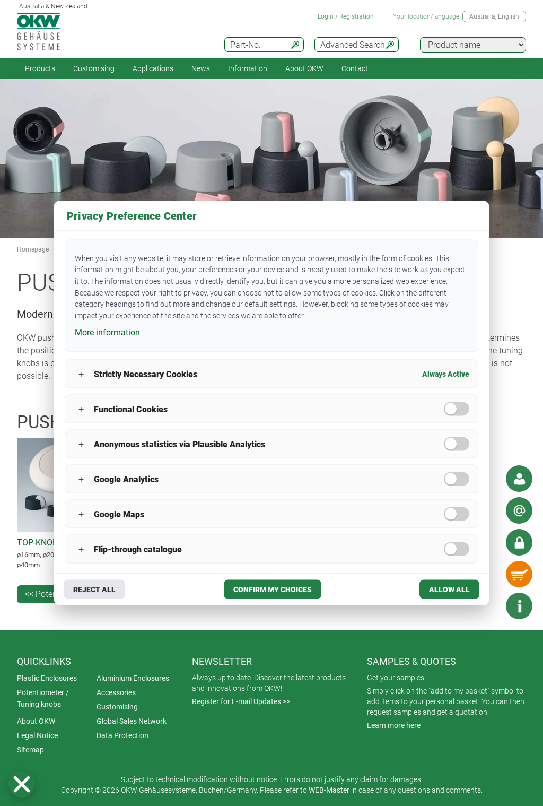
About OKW (36, 721)
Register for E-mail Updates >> (241, 701)
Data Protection (122, 735)
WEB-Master (329, 790)
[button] (21, 784)
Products (40, 68)
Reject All (94, 589)
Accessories (116, 692)
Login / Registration (346, 16)
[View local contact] (519, 478)
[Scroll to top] (487, 606)
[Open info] (519, 606)
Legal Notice (37, 735)
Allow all (449, 589)
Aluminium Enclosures (133, 678)
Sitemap (30, 750)
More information (107, 332)
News (200, 68)
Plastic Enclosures (47, 678)
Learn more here (394, 725)
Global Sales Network (132, 721)
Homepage (33, 249)
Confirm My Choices (272, 589)
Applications (153, 68)
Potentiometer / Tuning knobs (43, 698)
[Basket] (519, 574)
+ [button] (81, 373)
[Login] (519, 542)
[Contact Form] (519, 510)
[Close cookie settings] (21, 784)
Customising (94, 68)
